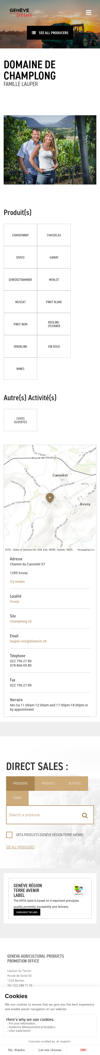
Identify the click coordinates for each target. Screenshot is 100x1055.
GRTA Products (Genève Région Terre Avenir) (49, 834)
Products (48, 783)
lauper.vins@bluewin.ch (28, 641)
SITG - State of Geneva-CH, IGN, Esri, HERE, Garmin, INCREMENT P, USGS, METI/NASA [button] (40, 549)
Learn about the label (27, 912)
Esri (93, 549)
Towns (17, 798)
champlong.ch (21, 621)
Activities (75, 783)
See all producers (53, 32)
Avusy (14, 601)
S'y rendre (17, 581)
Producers (20, 783)
